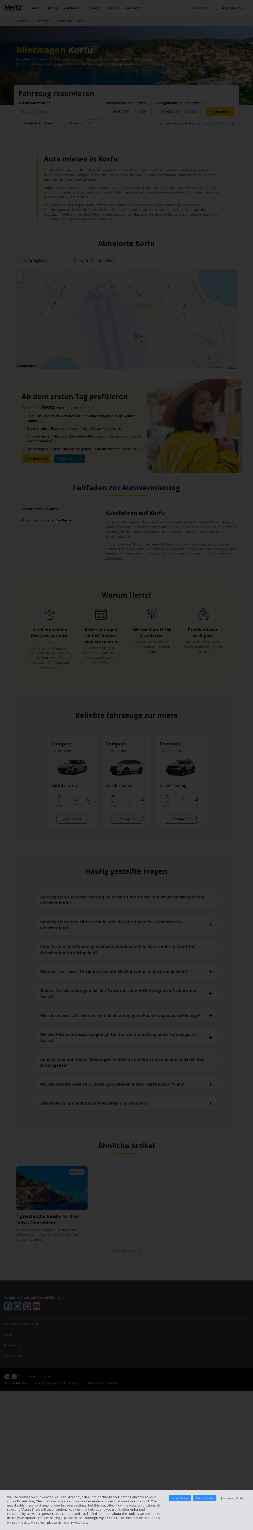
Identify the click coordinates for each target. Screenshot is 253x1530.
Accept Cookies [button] (180, 1498)
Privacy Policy (79, 1522)
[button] (231, 1498)
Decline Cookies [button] (204, 1498)
